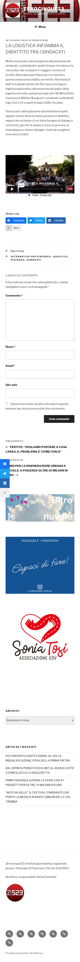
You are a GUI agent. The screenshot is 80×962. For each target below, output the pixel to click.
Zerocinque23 (43, 8)
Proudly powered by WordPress (24, 953)
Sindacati (34, 260)
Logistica (60, 256)
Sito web (11, 385)
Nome (10, 346)
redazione (40, 40)
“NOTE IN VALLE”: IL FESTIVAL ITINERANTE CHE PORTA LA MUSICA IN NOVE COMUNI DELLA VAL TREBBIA (38, 797)
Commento (14, 295)
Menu (42, 26)
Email (10, 366)
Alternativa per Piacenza (31, 256)
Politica (17, 251)
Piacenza (18, 260)
